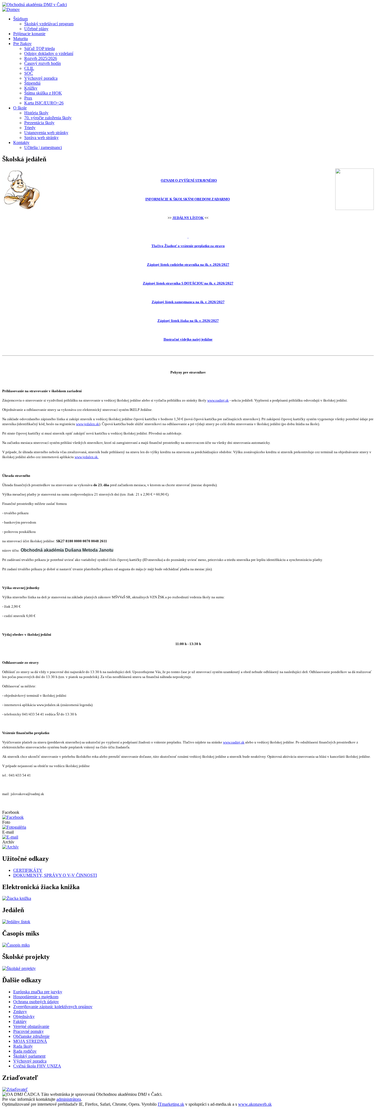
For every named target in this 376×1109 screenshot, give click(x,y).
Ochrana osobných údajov (36, 1001)
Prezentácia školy (39, 122)
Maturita (20, 38)
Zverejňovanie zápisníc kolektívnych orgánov (52, 1006)
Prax (28, 98)
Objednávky (24, 1016)
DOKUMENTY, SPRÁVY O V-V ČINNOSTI (55, 875)
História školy (36, 112)
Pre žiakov (22, 43)
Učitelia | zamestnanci (43, 147)
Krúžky (30, 88)
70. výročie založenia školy (48, 117)
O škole (20, 108)
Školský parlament (29, 1056)
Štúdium (20, 18)
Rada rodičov (25, 1051)
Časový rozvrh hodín (42, 63)
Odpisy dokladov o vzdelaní (48, 53)
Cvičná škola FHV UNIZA (37, 1066)
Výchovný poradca (41, 78)
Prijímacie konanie (29, 33)
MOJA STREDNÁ (30, 1041)
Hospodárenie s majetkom (35, 996)
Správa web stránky (41, 137)
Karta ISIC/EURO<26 (44, 103)
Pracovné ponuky (28, 1031)
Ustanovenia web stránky (46, 132)
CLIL (29, 68)
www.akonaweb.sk (255, 1104)
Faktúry (20, 1021)
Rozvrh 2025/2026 (40, 58)
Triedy (30, 127)
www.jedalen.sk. (87, 457)
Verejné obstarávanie (31, 1026)
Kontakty (21, 142)
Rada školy (23, 1046)
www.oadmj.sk (218, 400)
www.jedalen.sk (87, 424)
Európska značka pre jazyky (37, 991)
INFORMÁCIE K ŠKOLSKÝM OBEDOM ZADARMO (187, 199)
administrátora (68, 1099)
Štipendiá (32, 83)
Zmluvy (20, 1011)
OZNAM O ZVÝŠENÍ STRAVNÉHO (189, 180)
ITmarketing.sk (171, 1104)
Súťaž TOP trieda (39, 48)
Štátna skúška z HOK (43, 93)
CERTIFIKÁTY (27, 870)
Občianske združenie (31, 1036)
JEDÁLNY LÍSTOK (188, 218)
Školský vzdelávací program (48, 23)
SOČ (28, 73)
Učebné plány (36, 28)
